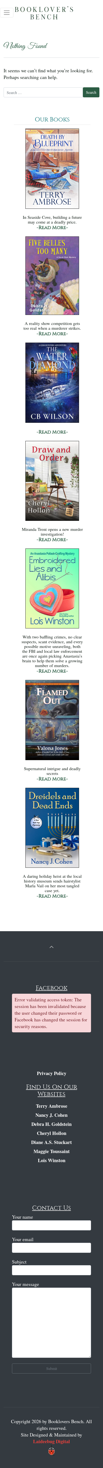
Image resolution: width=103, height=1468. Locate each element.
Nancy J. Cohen (51, 1115)
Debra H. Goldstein (51, 1124)
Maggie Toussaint (52, 1151)
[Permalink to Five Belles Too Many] (52, 277)
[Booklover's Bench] (53, 14)
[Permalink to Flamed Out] (52, 722)
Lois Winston (51, 1160)
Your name (22, 1217)
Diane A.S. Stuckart (51, 1142)
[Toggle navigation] (6, 12)
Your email (23, 1239)
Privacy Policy (51, 1073)
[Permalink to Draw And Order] (52, 483)
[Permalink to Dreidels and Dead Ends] (52, 829)
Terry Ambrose (51, 1105)
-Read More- (52, 227)
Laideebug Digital (51, 1441)
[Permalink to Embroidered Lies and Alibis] (52, 590)
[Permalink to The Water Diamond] (52, 384)
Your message (25, 1284)
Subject (19, 1262)
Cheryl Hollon (51, 1133)
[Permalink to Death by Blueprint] (52, 170)
